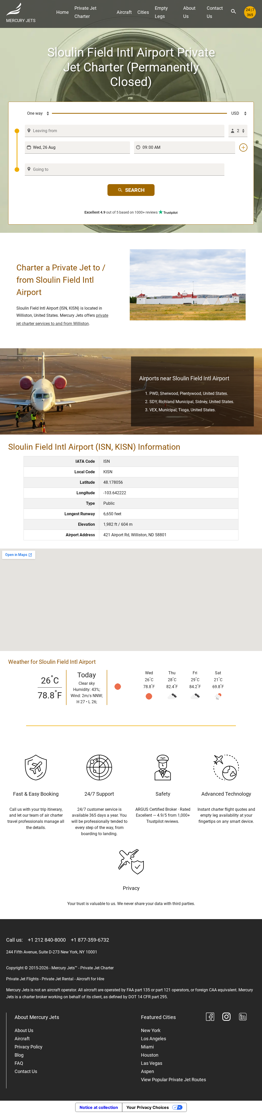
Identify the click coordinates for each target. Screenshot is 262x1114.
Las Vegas (151, 1063)
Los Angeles (153, 1038)
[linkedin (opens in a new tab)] (243, 1018)
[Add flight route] (243, 147)
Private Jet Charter (85, 12)
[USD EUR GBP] (237, 113)
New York (150, 1030)
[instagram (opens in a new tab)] (226, 1018)
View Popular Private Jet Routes (173, 1079)
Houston (149, 1055)
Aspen (147, 1071)
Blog (19, 1055)
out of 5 (121, 212)
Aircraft (124, 12)
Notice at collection (99, 1107)
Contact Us (215, 12)
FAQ (19, 1063)
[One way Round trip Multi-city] (33, 113)
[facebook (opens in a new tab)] (210, 1018)
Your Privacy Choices (147, 1107)
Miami (147, 1046)
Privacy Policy (28, 1046)
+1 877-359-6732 (90, 940)
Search (135, 190)
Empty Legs (161, 12)
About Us (189, 12)
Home (62, 12)
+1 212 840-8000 (47, 940)
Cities (143, 12)
